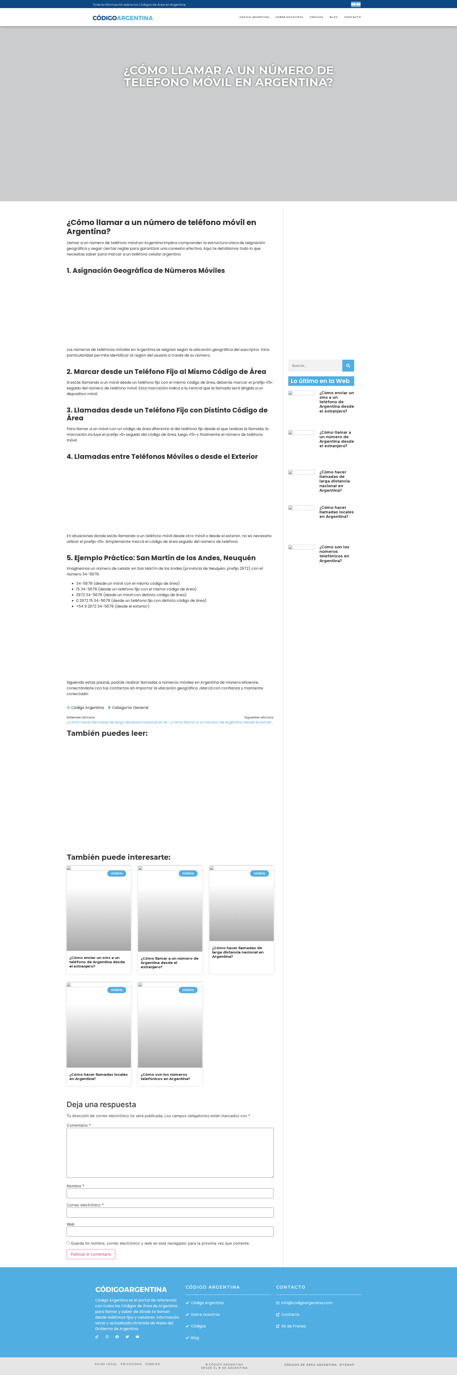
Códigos (316, 17)
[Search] (348, 366)
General (140, 707)
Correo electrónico (85, 1205)
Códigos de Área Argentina (310, 1364)
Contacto (352, 17)
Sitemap (347, 1364)
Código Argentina (254, 17)
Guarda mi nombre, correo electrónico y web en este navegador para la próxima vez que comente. (160, 1243)
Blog (334, 17)
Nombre (75, 1186)
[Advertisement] (228, 128)
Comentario (79, 1125)
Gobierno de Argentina (116, 1328)
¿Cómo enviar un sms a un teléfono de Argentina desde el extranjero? (97, 961)
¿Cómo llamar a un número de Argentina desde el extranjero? (170, 962)
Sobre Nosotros (289, 17)
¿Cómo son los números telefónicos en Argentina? (165, 1076)
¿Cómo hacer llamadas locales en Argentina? (98, 1076)
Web (71, 1224)
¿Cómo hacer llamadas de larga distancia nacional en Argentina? (237, 952)
